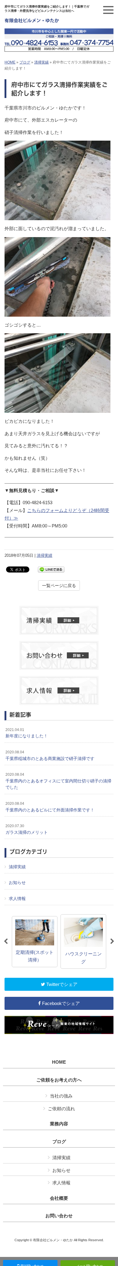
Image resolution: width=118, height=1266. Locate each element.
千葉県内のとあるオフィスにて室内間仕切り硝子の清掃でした (58, 781)
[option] (34, 941)
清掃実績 (41, 62)
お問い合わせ (59, 1215)
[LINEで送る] (51, 569)
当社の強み (61, 1095)
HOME (10, 62)
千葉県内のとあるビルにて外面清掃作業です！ (49, 806)
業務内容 (59, 1123)
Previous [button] (6, 941)
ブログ (24, 62)
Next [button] (112, 941)
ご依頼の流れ (61, 1108)
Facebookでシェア (60, 1003)
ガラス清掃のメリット (26, 829)
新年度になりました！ (26, 733)
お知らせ (17, 882)
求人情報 (17, 898)
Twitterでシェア (61, 984)
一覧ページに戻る (59, 585)
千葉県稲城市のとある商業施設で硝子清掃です (49, 755)
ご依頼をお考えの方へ (59, 1080)
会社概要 (59, 1198)
